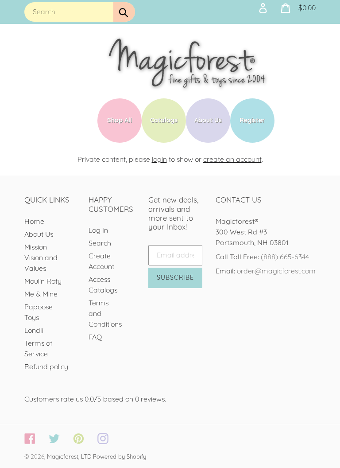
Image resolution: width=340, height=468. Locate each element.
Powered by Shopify (119, 456)
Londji (33, 330)
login (159, 159)
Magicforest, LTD (69, 456)
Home (34, 221)
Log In (98, 230)
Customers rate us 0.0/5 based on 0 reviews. (95, 398)
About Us (38, 234)
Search (100, 242)
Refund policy (46, 366)
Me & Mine (41, 293)
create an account (232, 159)
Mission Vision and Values (41, 257)
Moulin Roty (43, 281)
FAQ (95, 336)
